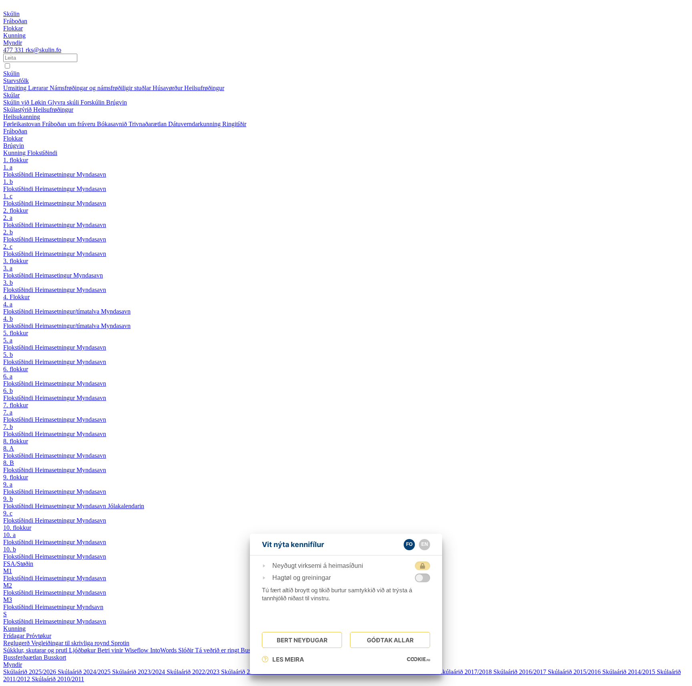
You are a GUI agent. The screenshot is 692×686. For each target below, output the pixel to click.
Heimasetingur (54, 275)
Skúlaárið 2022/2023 (194, 671)
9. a (7, 484)
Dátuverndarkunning (195, 124)
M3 (7, 599)
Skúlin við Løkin (25, 102)
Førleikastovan (22, 124)
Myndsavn (89, 607)
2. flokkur (15, 210)
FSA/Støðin (18, 563)
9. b (8, 498)
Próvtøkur (38, 635)
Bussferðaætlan (23, 657)
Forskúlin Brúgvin (103, 102)
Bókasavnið (113, 124)
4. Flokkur (16, 297)
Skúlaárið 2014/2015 (629, 671)
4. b (8, 318)
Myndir (12, 664)
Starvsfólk (16, 80)
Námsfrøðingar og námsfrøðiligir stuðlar (101, 87)
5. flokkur (15, 333)
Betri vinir (111, 650)
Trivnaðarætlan (148, 124)
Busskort (55, 657)
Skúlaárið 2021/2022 (248, 671)
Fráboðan (15, 131)
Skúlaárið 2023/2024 (139, 671)
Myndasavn (91, 174)
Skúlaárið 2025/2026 (30, 671)
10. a (9, 534)
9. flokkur (15, 477)
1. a (7, 167)
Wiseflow (137, 650)
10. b (9, 549)
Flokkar (13, 138)
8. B (8, 462)
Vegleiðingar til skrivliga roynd (71, 643)
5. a (7, 340)
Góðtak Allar (390, 640)
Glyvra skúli (64, 102)
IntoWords (164, 650)
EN (424, 544)
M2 (7, 585)
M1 (7, 570)
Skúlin (11, 73)
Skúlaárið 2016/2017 (520, 671)
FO (409, 544)
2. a (7, 217)
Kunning (15, 152)
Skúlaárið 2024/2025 (85, 671)
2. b (8, 232)
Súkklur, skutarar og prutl (36, 650)
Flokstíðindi (42, 152)
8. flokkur (15, 441)
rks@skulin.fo (43, 49)
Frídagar (14, 635)
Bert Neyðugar (302, 640)
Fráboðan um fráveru (69, 124)
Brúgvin (13, 145)
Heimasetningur (55, 174)
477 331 (14, 49)
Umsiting (15, 87)
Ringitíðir (234, 124)
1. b (8, 181)
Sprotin (120, 643)
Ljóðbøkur (83, 650)
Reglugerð (17, 643)
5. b (8, 354)
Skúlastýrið (18, 109)
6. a (7, 376)
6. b (8, 390)
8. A (8, 448)
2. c (7, 246)
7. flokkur (15, 405)
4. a (7, 304)
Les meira (288, 659)
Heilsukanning (21, 116)
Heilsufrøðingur (204, 87)
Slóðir (186, 650)
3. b (8, 282)
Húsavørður (168, 87)
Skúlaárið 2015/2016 (575, 671)
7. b (8, 426)
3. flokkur (15, 261)
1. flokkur (15, 160)
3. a (7, 268)
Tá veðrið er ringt (218, 650)
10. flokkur (17, 527)
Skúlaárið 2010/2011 (58, 679)
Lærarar (39, 87)
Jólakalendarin (126, 506)
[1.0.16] (418, 659)
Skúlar (11, 95)
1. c (7, 196)
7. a (7, 412)
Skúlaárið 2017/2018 (466, 671)
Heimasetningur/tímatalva (68, 311)
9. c (7, 513)
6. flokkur (15, 369)
